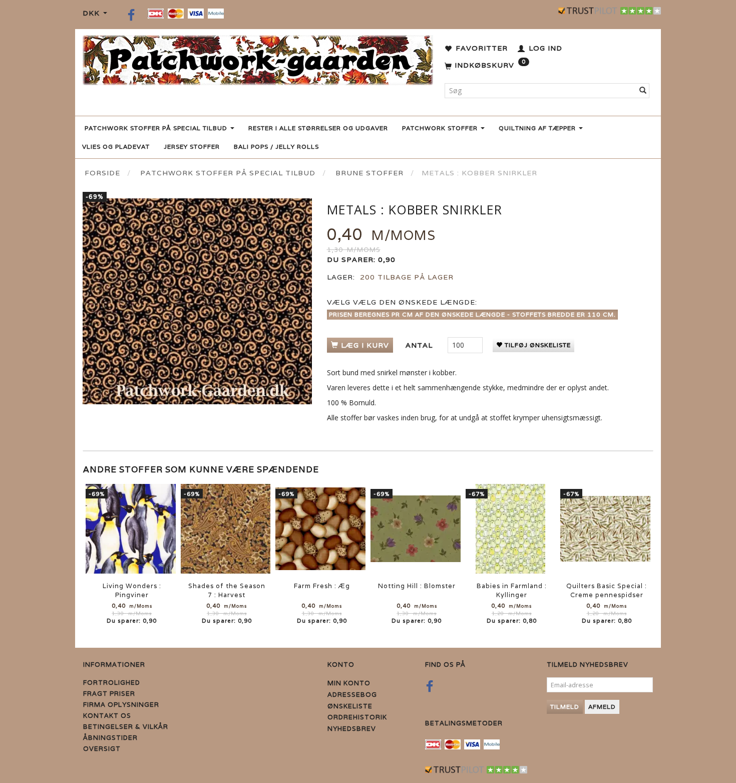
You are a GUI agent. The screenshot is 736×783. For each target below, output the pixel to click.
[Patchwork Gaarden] (258, 58)
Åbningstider (110, 737)
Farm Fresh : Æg (322, 586)
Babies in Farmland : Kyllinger (512, 590)
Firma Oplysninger (121, 704)
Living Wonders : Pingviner (132, 590)
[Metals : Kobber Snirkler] (197, 301)
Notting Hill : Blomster (417, 586)
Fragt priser (109, 693)
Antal (420, 345)
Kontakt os (107, 715)
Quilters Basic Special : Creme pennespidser (606, 590)
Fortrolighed (111, 682)
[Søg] (643, 91)
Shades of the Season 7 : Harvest (226, 590)
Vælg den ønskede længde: (402, 302)
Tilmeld (564, 706)
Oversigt (102, 748)
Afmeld (602, 706)
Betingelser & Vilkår (125, 726)
